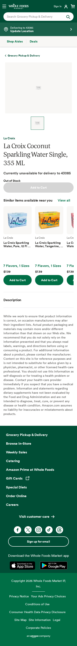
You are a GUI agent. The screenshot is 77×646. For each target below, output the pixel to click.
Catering (13, 460)
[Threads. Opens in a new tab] (59, 529)
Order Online (16, 496)
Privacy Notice (19, 596)
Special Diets (16, 487)
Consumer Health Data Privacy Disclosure (37, 612)
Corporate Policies (38, 628)
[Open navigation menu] (4, 6)
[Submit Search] (68, 16)
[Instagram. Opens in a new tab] (38, 529)
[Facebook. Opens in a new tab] (17, 529)
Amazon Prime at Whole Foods (30, 469)
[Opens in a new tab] (23, 565)
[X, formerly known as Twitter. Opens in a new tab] (28, 529)
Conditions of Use (37, 604)
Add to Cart (38, 187)
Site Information (40, 620)
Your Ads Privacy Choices (48, 596)
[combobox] (35, 16)
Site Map (20, 620)
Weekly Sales (16, 452)
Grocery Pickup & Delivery (27, 434)
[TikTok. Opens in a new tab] (49, 529)
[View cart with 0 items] (72, 6)
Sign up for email (38, 541)
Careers (12, 504)
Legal (56, 620)
